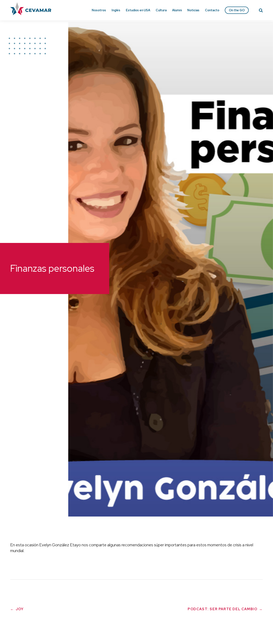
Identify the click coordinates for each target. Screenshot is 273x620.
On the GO (237, 10)
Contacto (212, 10)
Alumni (177, 10)
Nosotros (99, 10)
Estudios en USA (138, 10)
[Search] (261, 11)
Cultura (161, 10)
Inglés (116, 10)
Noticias (193, 10)
